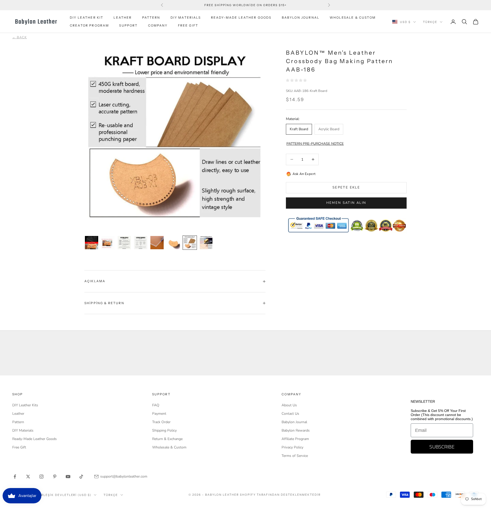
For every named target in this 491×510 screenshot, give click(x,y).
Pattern (18, 422)
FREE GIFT (188, 25)
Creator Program (89, 25)
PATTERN (151, 17)
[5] (140, 242)
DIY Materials (23, 430)
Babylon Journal (294, 422)
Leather (18, 413)
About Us (289, 405)
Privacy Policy (292, 447)
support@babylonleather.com (123, 476)
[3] (108, 242)
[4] (124, 242)
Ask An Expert (304, 174)
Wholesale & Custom (353, 17)
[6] (157, 242)
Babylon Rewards (296, 430)
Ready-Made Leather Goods (34, 438)
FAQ (155, 405)
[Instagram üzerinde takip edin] (41, 476)
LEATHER (123, 17)
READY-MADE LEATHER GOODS (241, 17)
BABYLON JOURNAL (300, 17)
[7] (173, 242)
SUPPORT (128, 25)
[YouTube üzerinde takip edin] (68, 476)
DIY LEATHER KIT (86, 17)
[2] (91, 242)
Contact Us (290, 413)
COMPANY (158, 25)
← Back (19, 37)
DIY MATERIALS (186, 17)
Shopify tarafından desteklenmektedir (280, 494)
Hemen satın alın (346, 202)
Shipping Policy (164, 430)
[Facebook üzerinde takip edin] (14, 476)
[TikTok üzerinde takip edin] (81, 476)
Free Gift (19, 447)
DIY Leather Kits (25, 405)
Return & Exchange (167, 438)
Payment (159, 413)
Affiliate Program (295, 438)
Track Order (161, 422)
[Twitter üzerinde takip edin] (28, 476)
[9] (206, 242)
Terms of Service (295, 455)
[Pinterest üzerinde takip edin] (54, 476)
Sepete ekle (346, 187)
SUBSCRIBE (441, 446)
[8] (190, 242)
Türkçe (430, 22)
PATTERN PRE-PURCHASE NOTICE (315, 143)
